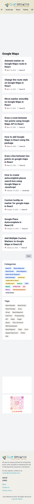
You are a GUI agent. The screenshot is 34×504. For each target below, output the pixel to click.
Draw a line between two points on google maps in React (17, 159)
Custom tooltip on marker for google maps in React (17, 203)
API (7, 319)
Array (20, 309)
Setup (12, 319)
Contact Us (5, 487)
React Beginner (21, 271)
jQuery (8, 322)
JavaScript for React (12, 280)
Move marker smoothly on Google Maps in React (16, 102)
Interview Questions (19, 289)
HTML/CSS (16, 286)
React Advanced (19, 268)
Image (19, 319)
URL (7, 336)
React (18, 10)
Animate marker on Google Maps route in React (16, 63)
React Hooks (10, 271)
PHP (26, 283)
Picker (23, 333)
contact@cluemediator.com (11, 473)
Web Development (11, 326)
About (4, 484)
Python (25, 10)
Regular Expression (12, 333)
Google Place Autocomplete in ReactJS (13, 222)
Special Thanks (17, 499)
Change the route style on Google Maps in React (16, 82)
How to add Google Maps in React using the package (17, 140)
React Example (10, 277)
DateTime (9, 316)
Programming (19, 316)
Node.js (19, 283)
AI (1, 10)
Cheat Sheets (10, 292)
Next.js (8, 289)
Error (26, 329)
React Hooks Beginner (13, 274)
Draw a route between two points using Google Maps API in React (17, 121)
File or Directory (18, 322)
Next (28, 256)
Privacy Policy (7, 490)
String (8, 312)
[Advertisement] (17, 31)
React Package (10, 309)
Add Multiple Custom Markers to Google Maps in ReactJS (15, 241)
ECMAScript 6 (10, 283)
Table (20, 329)
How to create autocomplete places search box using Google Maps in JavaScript (15, 181)
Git (32, 10)
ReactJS (22, 70)
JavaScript (9, 10)
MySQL (8, 286)
